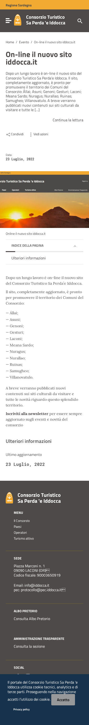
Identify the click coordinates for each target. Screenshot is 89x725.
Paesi (17, 526)
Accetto (63, 700)
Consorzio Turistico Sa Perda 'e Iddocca (45, 19)
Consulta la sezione (29, 646)
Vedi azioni (40, 134)
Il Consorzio (22, 520)
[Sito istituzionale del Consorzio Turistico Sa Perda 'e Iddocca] (17, 19)
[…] (37, 110)
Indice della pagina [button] (27, 245)
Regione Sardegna (19, 5)
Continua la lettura (68, 120)
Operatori (20, 532)
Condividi (17, 134)
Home (10, 42)
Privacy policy (21, 709)
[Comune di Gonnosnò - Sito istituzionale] (9, 497)
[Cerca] (79, 20)
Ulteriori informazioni (28, 258)
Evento (24, 42)
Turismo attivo (24, 538)
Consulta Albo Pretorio (32, 618)
